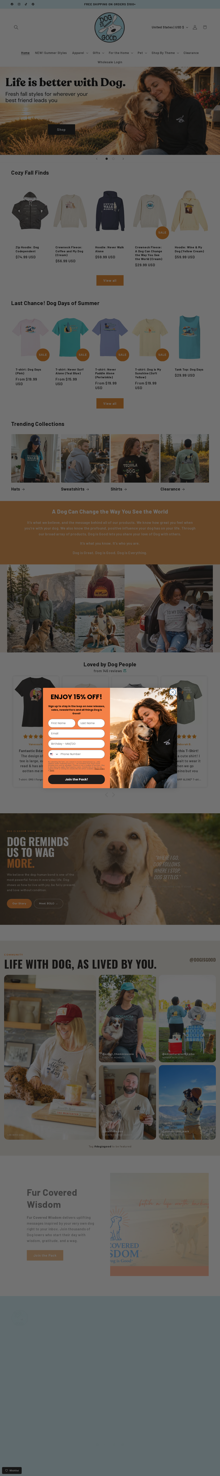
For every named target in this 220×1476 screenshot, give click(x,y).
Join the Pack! (76, 779)
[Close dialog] (173, 692)
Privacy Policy (100, 769)
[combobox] (53, 754)
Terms (52, 770)
